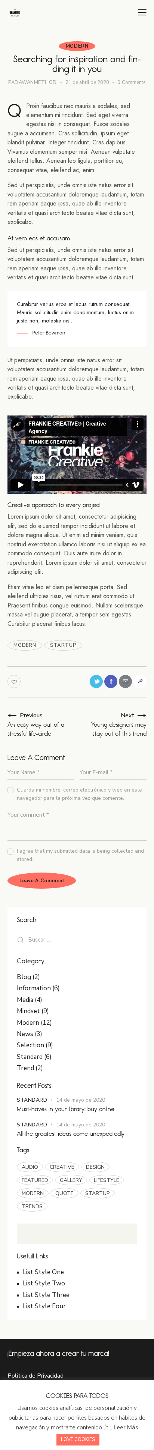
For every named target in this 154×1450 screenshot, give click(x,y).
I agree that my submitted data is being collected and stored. (80, 855)
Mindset (28, 1011)
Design (95, 1167)
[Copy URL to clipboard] (140, 681)
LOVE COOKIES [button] (78, 1439)
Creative (62, 1167)
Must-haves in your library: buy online (65, 1109)
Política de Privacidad (35, 1376)
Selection (30, 1045)
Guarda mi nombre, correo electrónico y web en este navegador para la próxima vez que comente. (79, 794)
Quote (64, 1193)
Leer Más (126, 1427)
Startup (63, 645)
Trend (25, 1068)
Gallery (71, 1180)
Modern (77, 46)
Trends (32, 1206)
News (25, 1034)
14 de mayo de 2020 (80, 1100)
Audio (30, 1167)
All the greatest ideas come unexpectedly (70, 1133)
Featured (35, 1180)
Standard (30, 1057)
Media (25, 1000)
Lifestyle (106, 1180)
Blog (24, 977)
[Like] (14, 681)
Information (34, 988)
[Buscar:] (77, 940)
